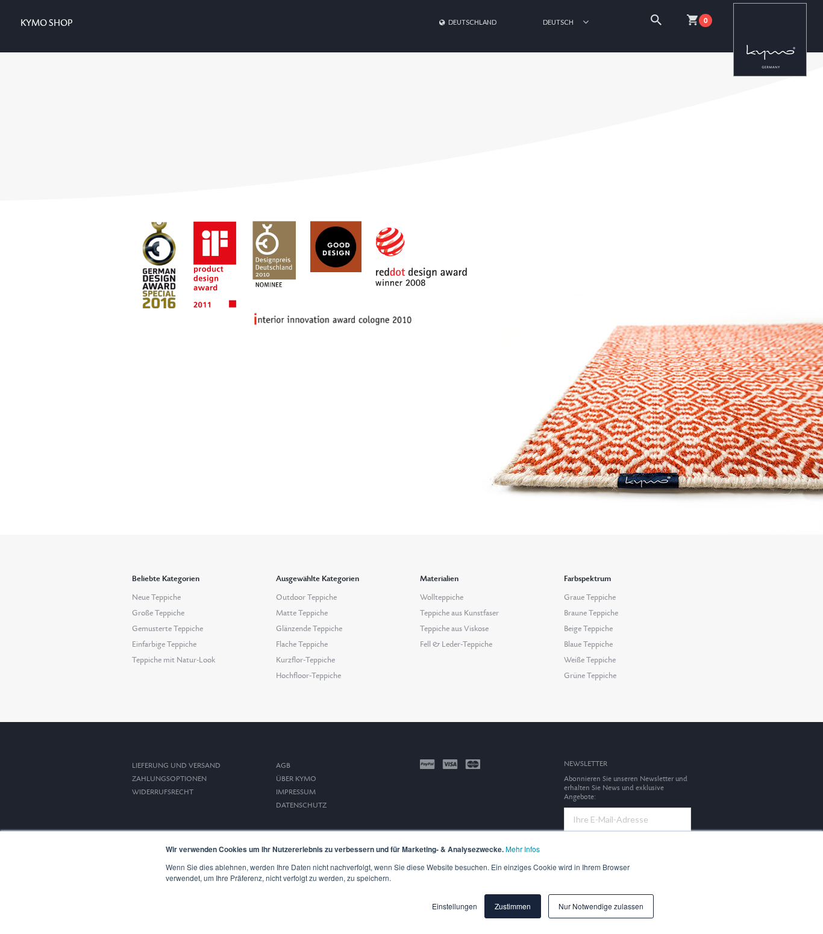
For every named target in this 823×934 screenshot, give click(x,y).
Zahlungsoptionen (169, 778)
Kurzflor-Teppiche (305, 660)
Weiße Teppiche (590, 660)
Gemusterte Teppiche (167, 629)
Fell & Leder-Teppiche (456, 644)
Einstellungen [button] (454, 906)
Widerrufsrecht (162, 792)
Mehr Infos (522, 849)
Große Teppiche (158, 613)
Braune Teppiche (591, 613)
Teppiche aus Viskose (454, 629)
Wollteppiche (441, 597)
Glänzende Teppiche (309, 629)
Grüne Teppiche (590, 675)
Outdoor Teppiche (306, 597)
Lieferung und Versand (176, 765)
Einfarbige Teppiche (164, 644)
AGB (283, 765)
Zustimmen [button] (513, 906)
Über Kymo (296, 778)
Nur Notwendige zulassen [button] (601, 906)
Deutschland (472, 22)
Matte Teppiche (302, 613)
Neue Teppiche (156, 597)
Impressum (296, 792)
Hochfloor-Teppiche (308, 675)
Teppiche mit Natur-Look (173, 660)
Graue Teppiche (590, 597)
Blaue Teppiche (588, 644)
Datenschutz (301, 805)
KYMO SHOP (46, 23)
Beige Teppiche (588, 629)
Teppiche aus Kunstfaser (459, 613)
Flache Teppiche (302, 644)
